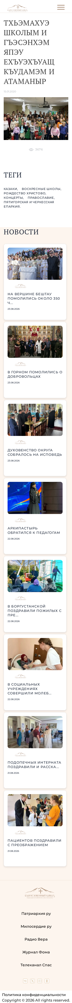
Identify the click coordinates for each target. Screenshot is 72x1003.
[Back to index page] (17, 11)
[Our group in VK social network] (25, 982)
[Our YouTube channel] (40, 982)
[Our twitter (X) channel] (33, 982)
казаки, (11, 189)
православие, (41, 197)
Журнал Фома (36, 952)
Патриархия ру (36, 913)
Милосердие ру (36, 926)
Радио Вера (36, 939)
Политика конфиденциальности (34, 995)
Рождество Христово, (25, 193)
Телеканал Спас (36, 965)
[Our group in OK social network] (47, 982)
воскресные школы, (41, 189)
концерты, (14, 197)
